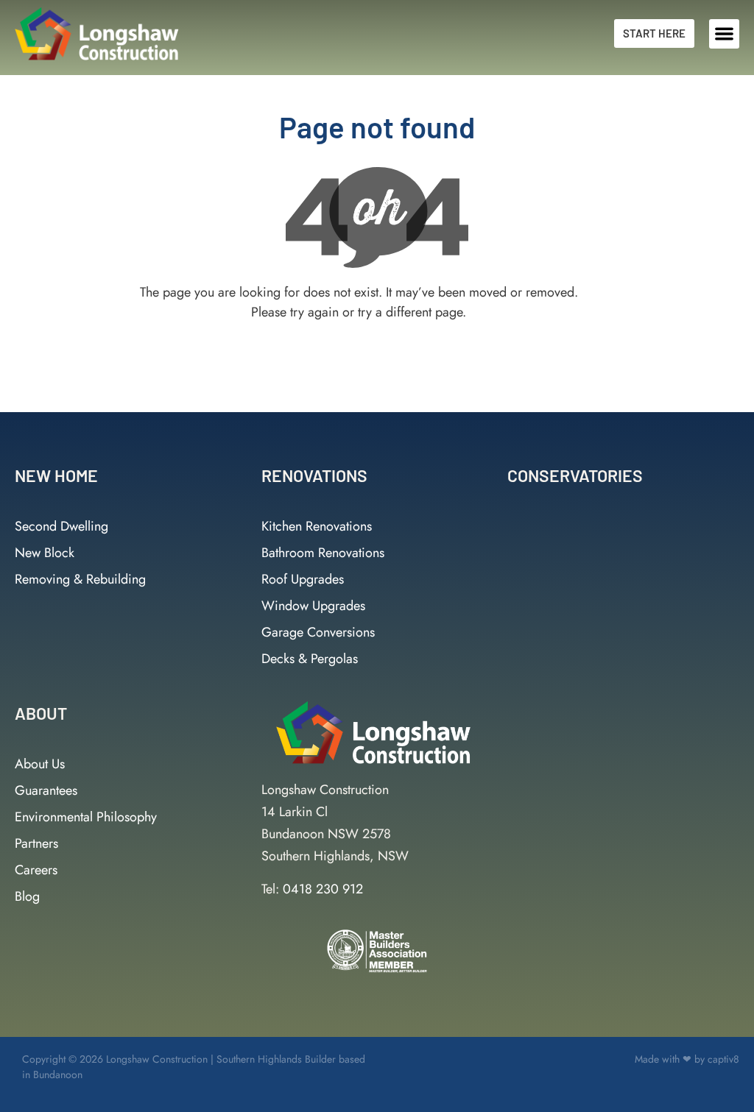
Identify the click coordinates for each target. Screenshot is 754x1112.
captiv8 (723, 1059)
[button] (724, 34)
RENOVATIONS (314, 475)
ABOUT (41, 713)
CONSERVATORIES (575, 475)
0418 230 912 (323, 889)
